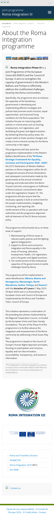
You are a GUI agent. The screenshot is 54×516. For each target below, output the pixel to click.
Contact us (15, 488)
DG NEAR (14, 469)
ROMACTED (15, 460)
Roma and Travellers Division (24, 455)
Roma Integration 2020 (21, 465)
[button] (27, 3)
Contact (42, 512)
